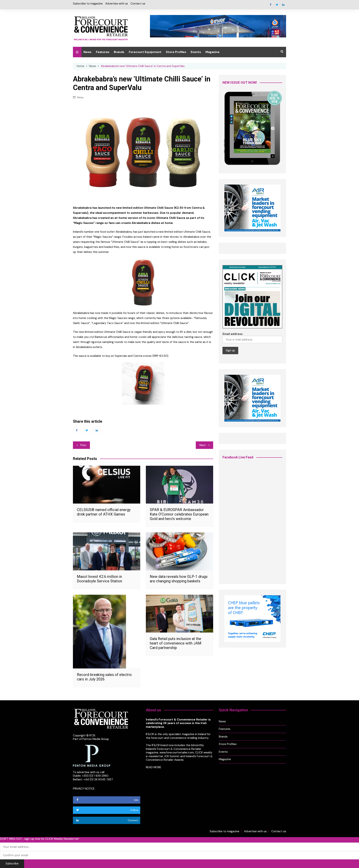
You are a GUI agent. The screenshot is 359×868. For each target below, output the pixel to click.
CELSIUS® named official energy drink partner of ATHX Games (104, 511)
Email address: (233, 334)
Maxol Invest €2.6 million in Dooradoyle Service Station (99, 578)
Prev (83, 445)
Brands (119, 52)
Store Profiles (176, 52)
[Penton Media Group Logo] (91, 755)
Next (203, 445)
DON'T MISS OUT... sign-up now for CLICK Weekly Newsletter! (39, 839)
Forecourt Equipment (145, 52)
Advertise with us (116, 3)
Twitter (277, 4)
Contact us (138, 3)
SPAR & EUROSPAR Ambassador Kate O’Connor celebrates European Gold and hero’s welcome (179, 514)
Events (196, 52)
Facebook (270, 4)
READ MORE (153, 767)
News (87, 52)
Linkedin (283, 4)
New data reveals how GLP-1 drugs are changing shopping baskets (179, 578)
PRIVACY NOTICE (84, 789)
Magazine (212, 52)
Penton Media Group (95, 739)
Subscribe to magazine (88, 3)
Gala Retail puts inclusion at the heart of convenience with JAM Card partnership (175, 643)
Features (102, 52)
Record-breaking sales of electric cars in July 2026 (104, 676)
